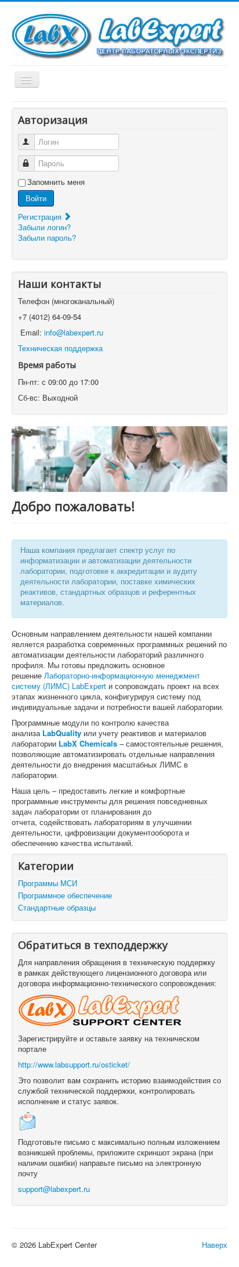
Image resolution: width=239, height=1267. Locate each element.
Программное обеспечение (65, 895)
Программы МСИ (47, 882)
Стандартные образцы (57, 907)
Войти (36, 198)
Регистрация (41, 216)
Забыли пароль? (47, 237)
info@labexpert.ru (73, 332)
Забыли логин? (44, 227)
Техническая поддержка (60, 348)
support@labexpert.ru (54, 1188)
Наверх (214, 1244)
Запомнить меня (56, 182)
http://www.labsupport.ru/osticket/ (74, 1064)
